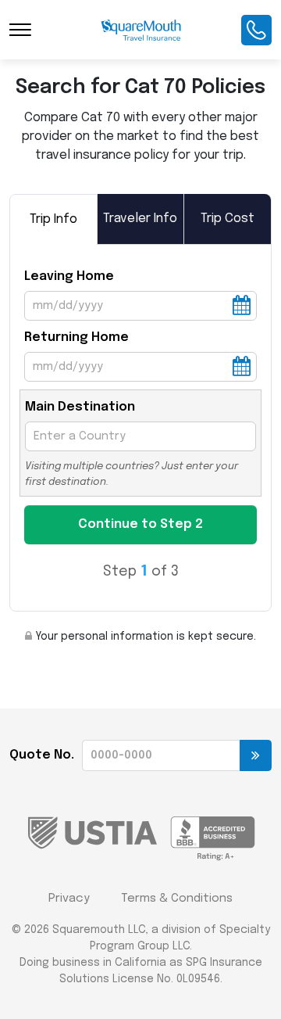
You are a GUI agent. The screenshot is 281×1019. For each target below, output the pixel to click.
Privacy (69, 898)
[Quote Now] (256, 755)
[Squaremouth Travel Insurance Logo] (141, 29)
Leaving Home (69, 276)
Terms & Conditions (177, 898)
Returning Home (76, 337)
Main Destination (80, 407)
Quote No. (41, 755)
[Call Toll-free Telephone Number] (256, 29)
